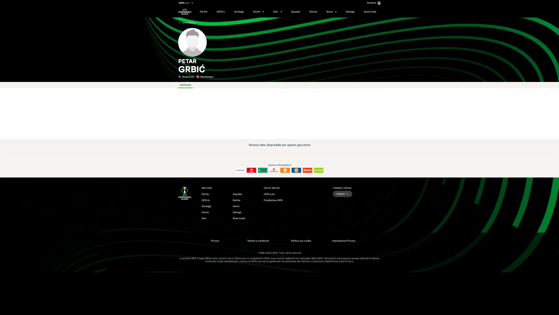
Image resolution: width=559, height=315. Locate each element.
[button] (258, 11)
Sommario (185, 85)
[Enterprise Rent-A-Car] (262, 170)
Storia (236, 206)
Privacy (215, 240)
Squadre (237, 194)
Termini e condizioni (258, 240)
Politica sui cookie (301, 240)
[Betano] (307, 170)
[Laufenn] (240, 170)
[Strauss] (251, 170)
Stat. (204, 218)
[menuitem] (204, 11)
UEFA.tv (206, 200)
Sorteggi (206, 206)
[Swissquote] (274, 170)
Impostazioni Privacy (343, 240)
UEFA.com (269, 194)
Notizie (236, 200)
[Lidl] (296, 170)
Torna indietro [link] (188, 23)
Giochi (205, 212)
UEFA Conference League (184, 12)
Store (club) (239, 218)
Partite (205, 194)
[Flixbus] (318, 170)
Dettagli (237, 212)
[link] (203, 11)
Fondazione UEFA (273, 200)
